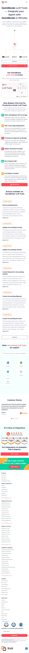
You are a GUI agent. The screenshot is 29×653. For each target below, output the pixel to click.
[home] (4, 2)
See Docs (14, 61)
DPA (2, 611)
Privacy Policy (4, 613)
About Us (3, 607)
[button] (26, 2)
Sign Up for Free (14, 184)
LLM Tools (3, 477)
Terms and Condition (5, 609)
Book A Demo (14, 454)
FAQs (2, 617)
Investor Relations (5, 621)
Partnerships (4, 619)
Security (3, 600)
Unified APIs (3, 475)
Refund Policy (4, 615)
